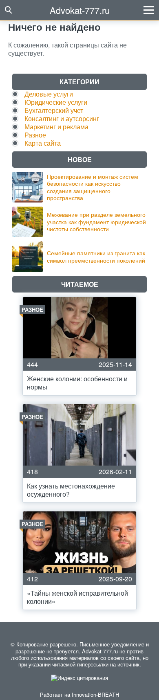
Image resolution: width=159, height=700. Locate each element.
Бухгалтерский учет (53, 110)
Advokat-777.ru (80, 10)
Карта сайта (42, 143)
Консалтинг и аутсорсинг (61, 118)
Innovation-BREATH (95, 694)
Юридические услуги (55, 102)
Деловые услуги (48, 94)
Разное (35, 135)
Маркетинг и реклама (56, 126)
